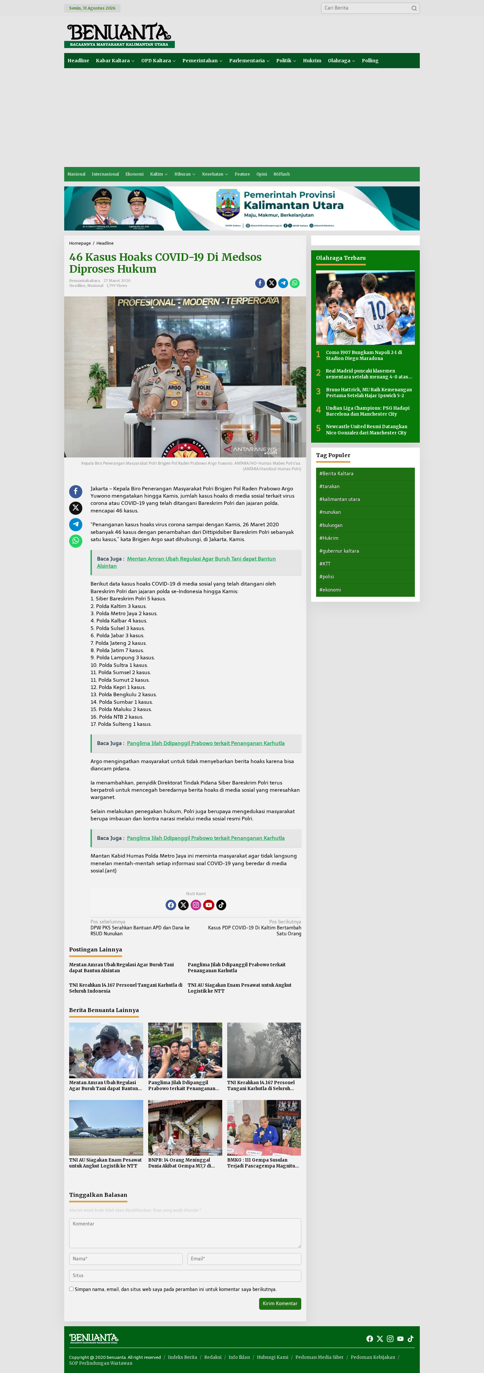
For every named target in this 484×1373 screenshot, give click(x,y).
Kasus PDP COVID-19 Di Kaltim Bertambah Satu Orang (254, 928)
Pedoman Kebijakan (373, 1357)
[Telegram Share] (283, 283)
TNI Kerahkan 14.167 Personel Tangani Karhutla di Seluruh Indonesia (125, 988)
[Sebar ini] (260, 283)
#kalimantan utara (339, 499)
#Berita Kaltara (336, 473)
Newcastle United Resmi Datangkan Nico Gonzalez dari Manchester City (366, 429)
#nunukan (330, 512)
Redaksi (213, 1357)
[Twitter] (183, 905)
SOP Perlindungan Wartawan (100, 1363)
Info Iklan (239, 1357)
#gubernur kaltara (339, 551)
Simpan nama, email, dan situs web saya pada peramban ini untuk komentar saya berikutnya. (176, 1289)
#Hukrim (328, 538)
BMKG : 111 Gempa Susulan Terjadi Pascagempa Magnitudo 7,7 (264, 1163)
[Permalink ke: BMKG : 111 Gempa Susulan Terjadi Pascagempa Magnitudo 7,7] (264, 1127)
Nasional (95, 285)
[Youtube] (208, 905)
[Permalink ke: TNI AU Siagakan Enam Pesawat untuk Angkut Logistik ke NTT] (106, 1127)
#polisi (326, 577)
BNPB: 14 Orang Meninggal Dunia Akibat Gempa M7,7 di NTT (179, 1163)
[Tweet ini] (272, 283)
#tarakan (329, 486)
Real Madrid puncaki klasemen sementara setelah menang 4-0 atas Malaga (367, 374)
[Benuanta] (119, 34)
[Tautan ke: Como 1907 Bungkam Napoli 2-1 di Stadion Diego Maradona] (365, 307)
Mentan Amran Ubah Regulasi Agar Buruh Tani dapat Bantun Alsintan (121, 968)
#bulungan (330, 525)
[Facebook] (171, 905)
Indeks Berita (182, 1357)
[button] (414, 8)
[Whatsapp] (295, 283)
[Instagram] (196, 905)
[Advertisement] (242, 117)
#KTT (324, 563)
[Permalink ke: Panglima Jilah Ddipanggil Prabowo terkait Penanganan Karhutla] (185, 1050)
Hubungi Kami (272, 1357)
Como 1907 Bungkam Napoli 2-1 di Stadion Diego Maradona (364, 355)
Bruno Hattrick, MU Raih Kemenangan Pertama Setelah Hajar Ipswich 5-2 (369, 392)
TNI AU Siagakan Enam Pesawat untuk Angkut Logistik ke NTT (240, 988)
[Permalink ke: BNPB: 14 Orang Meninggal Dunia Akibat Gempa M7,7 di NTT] (185, 1127)
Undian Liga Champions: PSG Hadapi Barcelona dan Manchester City (368, 411)
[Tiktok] (221, 905)
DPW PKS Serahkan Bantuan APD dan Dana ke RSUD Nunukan (140, 928)
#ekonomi (330, 589)
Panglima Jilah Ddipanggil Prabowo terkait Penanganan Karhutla (237, 968)
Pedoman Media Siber (319, 1357)
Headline (77, 285)
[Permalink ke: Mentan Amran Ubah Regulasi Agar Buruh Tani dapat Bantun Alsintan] (106, 1050)
